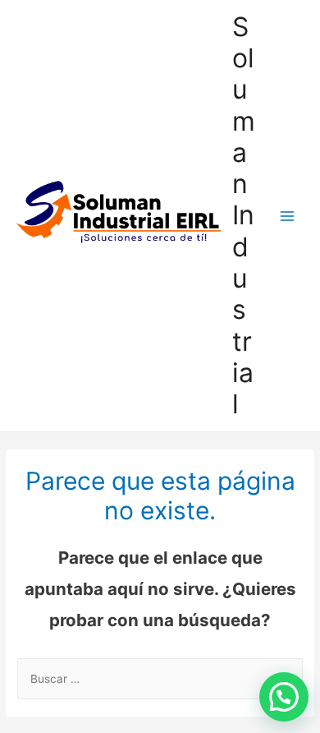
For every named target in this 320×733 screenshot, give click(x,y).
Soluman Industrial (243, 216)
